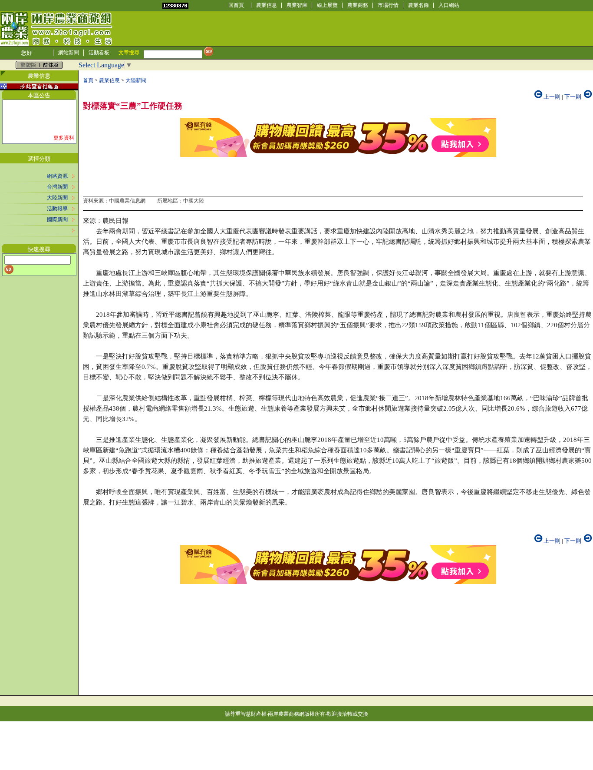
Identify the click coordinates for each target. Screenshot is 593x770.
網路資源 (57, 176)
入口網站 (448, 5)
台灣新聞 (57, 187)
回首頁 (236, 5)
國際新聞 (57, 219)
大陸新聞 (57, 198)
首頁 (88, 80)
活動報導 (57, 209)
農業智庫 (297, 5)
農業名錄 (418, 5)
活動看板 (99, 53)
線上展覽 (327, 5)
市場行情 (388, 5)
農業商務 (357, 5)
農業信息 (266, 5)
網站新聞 (68, 53)
